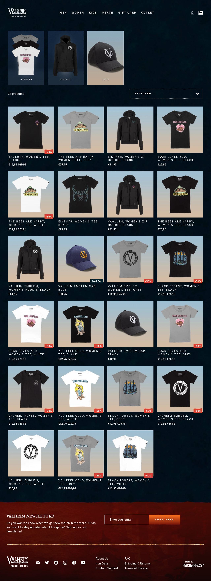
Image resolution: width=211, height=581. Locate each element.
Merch (107, 12)
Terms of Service (136, 568)
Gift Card (127, 12)
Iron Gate (102, 563)
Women (78, 12)
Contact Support (107, 568)
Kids (93, 12)
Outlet (147, 12)
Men (63, 12)
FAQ (127, 558)
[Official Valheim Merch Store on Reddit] (56, 562)
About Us (102, 558)
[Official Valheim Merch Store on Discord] (38, 562)
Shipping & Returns (138, 563)
